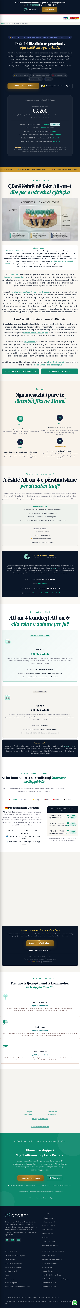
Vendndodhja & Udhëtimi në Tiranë (17, 1287)
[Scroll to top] (75, 1292)
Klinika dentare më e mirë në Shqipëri (55, 1279)
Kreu (2, 23)
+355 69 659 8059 (48, 1256)
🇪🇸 (77, 18)
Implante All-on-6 (48, 1226)
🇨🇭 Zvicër (56, 800)
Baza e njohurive (11, 1279)
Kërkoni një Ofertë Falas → (59, 371)
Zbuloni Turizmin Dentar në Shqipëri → (20, 371)
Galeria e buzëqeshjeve (13, 1263)
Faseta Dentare (47, 1234)
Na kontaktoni (47, 1267)
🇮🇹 (69, 18)
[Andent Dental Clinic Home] (30, 9)
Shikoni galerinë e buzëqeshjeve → (56, 86)
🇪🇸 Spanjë (36, 800)
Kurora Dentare (47, 1230)
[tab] (28, 1113)
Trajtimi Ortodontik (48, 1241)
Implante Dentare (48, 1218)
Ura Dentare (46, 1237)
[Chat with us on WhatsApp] (75, 1303)
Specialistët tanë (11, 1271)
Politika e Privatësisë (49, 1283)
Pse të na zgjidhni (11, 1259)
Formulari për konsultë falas (52, 1259)
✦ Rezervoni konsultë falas (23, 86)
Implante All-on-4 (48, 1222)
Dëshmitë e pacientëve (13, 1267)
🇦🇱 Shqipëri (67, 800)
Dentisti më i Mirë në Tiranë (52, 1275)
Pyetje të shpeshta (11, 1283)
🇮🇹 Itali (46, 800)
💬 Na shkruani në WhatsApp (40, 950)
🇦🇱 (73, 18)
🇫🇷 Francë (24, 800)
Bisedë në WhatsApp (49, 1263)
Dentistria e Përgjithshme (51, 1245)
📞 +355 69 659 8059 (31, 5)
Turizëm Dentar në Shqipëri (15, 1256)
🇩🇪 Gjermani (13, 800)
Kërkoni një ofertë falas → (40, 943)
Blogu (7, 1275)
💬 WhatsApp (54, 1178)
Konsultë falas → (49, 9)
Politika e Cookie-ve (49, 1287)
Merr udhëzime (47, 1271)
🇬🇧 (65, 18)
